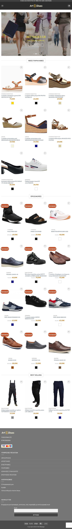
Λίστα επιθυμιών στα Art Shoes (10, 490)
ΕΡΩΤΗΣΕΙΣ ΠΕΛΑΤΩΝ (8, 475)
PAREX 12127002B (36, 231)
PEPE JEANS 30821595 (59, 317)
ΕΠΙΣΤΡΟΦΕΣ (5, 464)
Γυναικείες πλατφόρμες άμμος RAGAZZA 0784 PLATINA (57, 96)
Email (15, 508)
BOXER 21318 (12, 360)
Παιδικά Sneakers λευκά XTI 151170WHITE (32, 182)
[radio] (12, 103)
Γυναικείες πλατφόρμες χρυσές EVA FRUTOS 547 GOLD (11, 96)
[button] (2, 6)
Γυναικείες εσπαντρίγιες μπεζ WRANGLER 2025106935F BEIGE (10, 139)
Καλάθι (3, 487)
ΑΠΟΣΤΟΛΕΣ (5, 461)
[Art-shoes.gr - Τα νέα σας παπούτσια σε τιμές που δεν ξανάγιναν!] (36, 5)
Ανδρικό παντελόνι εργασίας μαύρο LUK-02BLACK (34, 410)
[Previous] (4, 34)
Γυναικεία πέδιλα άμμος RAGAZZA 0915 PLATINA (60, 139)
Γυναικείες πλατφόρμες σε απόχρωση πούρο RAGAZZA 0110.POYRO (59, 275)
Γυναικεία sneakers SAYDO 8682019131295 (32, 318)
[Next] (67, 34)
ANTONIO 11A (36, 360)
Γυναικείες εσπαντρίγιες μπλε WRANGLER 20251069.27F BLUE (34, 139)
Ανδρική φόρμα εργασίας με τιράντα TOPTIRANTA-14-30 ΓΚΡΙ (11, 410)
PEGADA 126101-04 (59, 360)
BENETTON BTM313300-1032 (59, 231)
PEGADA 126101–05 (12, 274)
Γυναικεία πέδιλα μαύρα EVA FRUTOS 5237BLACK (35, 96)
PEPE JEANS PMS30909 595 (12, 317)
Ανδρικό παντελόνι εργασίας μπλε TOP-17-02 (59, 410)
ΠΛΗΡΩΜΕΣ (5, 468)
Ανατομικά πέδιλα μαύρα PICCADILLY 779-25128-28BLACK (11, 182)
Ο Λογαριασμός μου (7, 484)
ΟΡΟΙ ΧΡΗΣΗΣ (6, 458)
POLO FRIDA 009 (12, 231)
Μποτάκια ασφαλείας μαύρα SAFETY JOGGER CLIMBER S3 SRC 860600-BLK (36, 275)
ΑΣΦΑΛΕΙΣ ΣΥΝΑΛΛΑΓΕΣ (9, 471)
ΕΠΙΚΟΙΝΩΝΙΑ (6, 440)
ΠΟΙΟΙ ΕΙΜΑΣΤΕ (6, 437)
